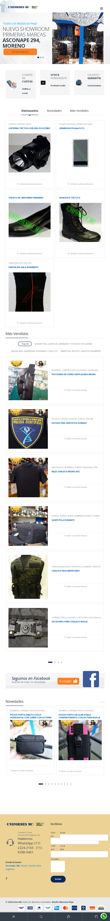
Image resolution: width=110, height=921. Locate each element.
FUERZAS (81, 419)
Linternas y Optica (24, 124)
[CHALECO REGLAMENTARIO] (28, 577)
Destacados (29, 111)
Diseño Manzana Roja (62, 902)
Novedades (54, 111)
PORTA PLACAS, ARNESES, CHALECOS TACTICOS (76, 567)
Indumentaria (14, 263)
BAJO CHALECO (58, 467)
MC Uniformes (26, 263)
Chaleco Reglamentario (61, 566)
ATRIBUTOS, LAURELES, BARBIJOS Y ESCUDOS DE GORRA (63, 343)
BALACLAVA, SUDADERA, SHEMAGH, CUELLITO (34, 351)
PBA (87, 419)
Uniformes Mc (15, 902)
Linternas (12, 124)
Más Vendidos (79, 111)
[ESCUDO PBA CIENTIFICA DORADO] (28, 429)
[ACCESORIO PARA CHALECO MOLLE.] (28, 627)
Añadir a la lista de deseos (30, 184)
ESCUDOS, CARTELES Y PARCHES (64, 419)
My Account (14, 917)
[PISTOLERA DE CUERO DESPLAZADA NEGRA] (28, 380)
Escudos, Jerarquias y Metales (71, 124)
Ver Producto (48, 175)
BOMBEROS (56, 370)
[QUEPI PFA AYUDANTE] (28, 526)
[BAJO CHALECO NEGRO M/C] (28, 477)
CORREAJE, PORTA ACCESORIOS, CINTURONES (80, 370)
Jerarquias (88, 124)
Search (41, 917)
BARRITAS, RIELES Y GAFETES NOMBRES (81, 351)
